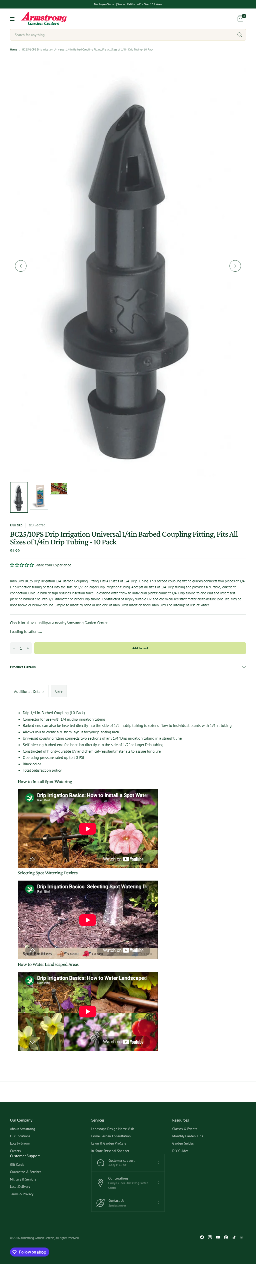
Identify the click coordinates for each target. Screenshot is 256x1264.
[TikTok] (234, 1237)
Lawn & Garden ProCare (108, 1143)
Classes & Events (184, 1129)
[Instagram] (210, 1237)
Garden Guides (183, 1143)
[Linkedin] (242, 1237)
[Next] (235, 266)
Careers (15, 1151)
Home (13, 49)
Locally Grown (20, 1143)
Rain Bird (16, 525)
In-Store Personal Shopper (110, 1151)
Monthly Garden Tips (187, 1136)
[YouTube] (218, 1237)
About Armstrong (22, 1129)
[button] (22, 564)
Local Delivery (20, 1186)
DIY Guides (180, 1151)
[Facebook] (202, 1237)
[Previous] (20, 266)
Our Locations (20, 1136)
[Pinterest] (226, 1237)
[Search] (240, 34)
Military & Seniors (23, 1179)
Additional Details (29, 691)
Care (58, 691)
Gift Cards (17, 1164)
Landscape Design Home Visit (112, 1129)
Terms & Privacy (21, 1194)
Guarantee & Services (25, 1172)
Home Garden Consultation (111, 1136)
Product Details (23, 666)
